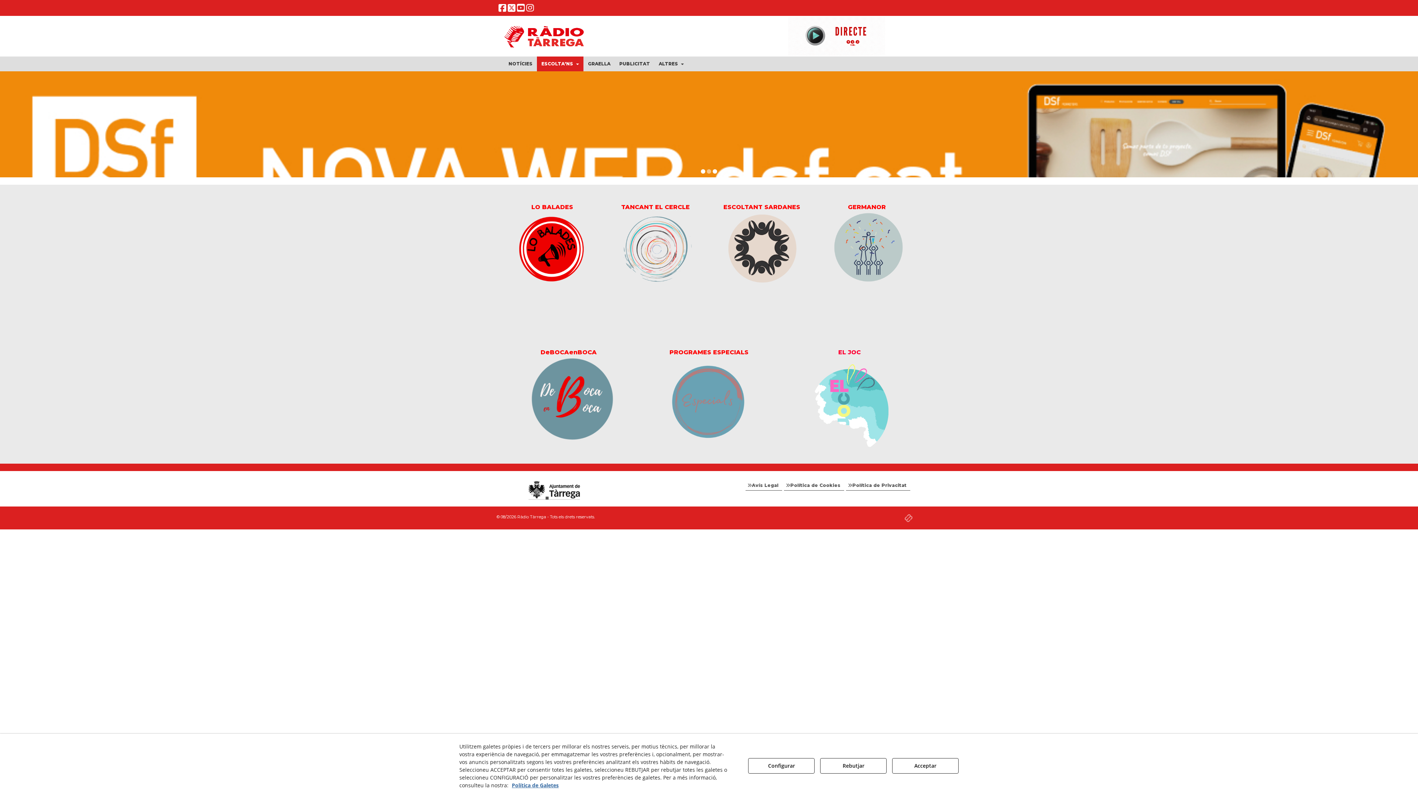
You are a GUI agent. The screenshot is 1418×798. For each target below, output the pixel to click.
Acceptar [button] (925, 765)
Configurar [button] (781, 765)
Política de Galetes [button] (535, 785)
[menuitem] (520, 64)
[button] (502, 9)
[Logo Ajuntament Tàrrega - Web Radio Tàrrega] (554, 490)
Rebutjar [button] (853, 765)
